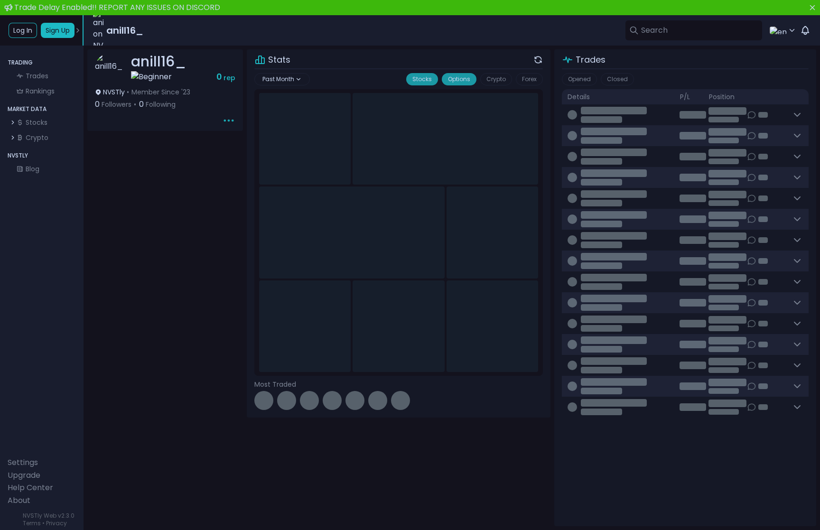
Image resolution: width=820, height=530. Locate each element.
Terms (32, 523)
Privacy (56, 523)
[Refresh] (538, 60)
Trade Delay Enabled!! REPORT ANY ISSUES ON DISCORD (117, 7)
